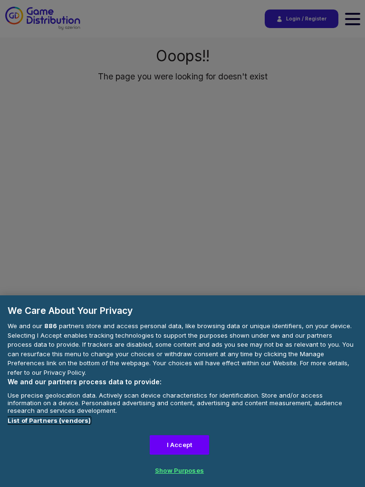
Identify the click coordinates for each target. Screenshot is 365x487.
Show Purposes (179, 470)
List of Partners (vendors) (49, 420)
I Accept (179, 444)
